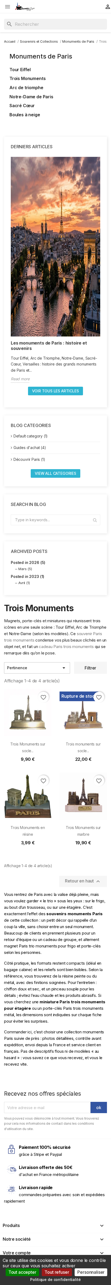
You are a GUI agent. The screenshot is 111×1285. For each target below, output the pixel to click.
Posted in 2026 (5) (28, 562)
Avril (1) (24, 583)
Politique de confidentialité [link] (55, 1279)
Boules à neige (24, 114)
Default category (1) (30, 436)
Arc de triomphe (26, 87)
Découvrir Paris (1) (29, 459)
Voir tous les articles (55, 391)
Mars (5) (25, 569)
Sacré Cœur (22, 105)
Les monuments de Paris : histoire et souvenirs (49, 345)
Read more (20, 379)
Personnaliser (91, 1272)
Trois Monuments (27, 78)
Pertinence (37, 668)
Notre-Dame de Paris (31, 96)
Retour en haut (83, 881)
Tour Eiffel (20, 69)
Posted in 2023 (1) (27, 576)
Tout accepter (22, 1272)
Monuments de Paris (40, 56)
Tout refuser (56, 1272)
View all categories (55, 473)
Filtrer (90, 668)
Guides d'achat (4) (29, 447)
